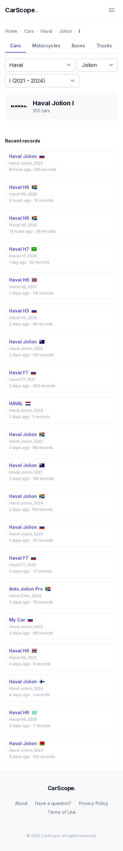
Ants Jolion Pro (26, 589)
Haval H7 (19, 249)
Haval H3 (19, 310)
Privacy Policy (93, 803)
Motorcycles (46, 45)
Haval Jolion (23, 156)
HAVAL (16, 403)
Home (11, 31)
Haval (46, 31)
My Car (17, 619)
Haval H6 (19, 187)
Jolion (65, 31)
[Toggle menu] (111, 10)
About (21, 803)
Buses (78, 45)
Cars (29, 31)
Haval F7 (18, 372)
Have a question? (53, 803)
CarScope (21, 10)
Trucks (104, 45)
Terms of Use (62, 812)
